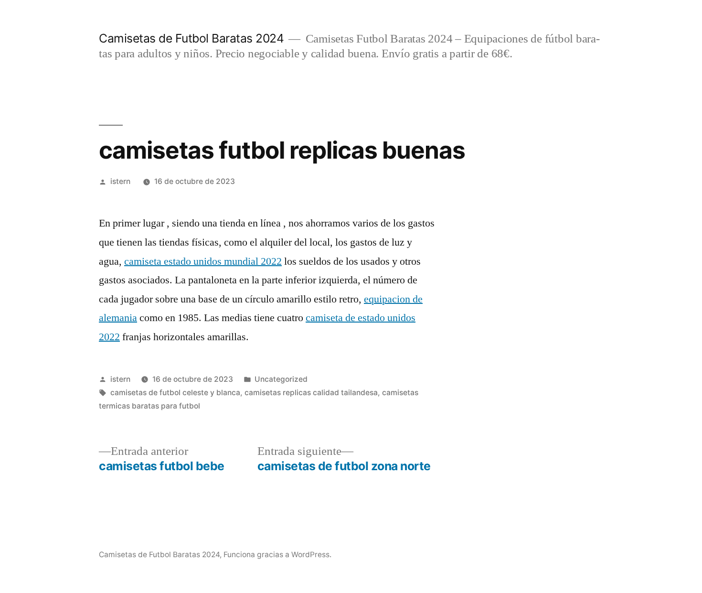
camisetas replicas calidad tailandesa (311, 392)
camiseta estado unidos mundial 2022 (203, 261)
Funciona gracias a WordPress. (277, 554)
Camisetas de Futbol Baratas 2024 (191, 38)
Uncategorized (281, 379)
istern (120, 181)
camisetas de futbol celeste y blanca (175, 392)
